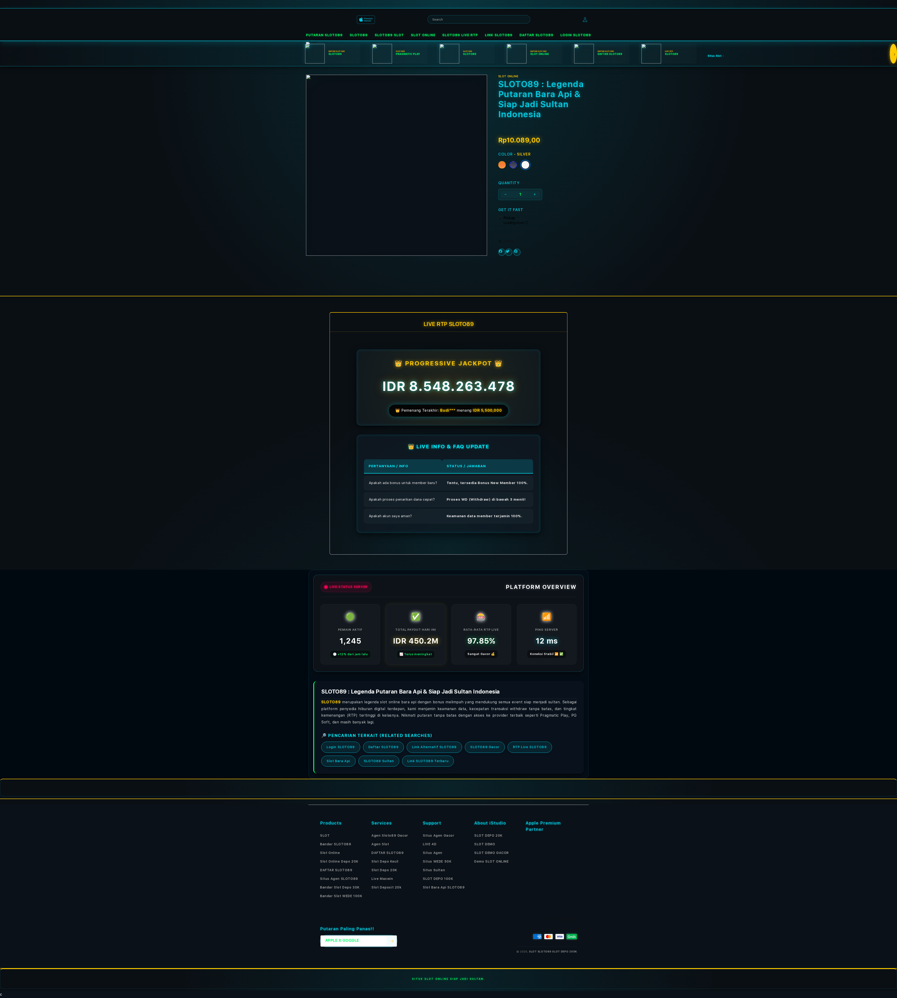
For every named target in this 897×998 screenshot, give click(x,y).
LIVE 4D (429, 844)
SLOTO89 (359, 35)
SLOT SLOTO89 (540, 951)
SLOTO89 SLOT (389, 35)
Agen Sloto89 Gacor (389, 835)
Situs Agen (432, 853)
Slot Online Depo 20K (339, 861)
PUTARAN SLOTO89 (324, 35)
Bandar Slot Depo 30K (340, 887)
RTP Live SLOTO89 (530, 747)
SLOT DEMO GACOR (491, 853)
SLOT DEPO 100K (438, 879)
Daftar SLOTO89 (383, 747)
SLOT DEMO (484, 844)
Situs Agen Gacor (438, 835)
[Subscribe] (392, 941)
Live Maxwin (382, 879)
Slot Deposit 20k (386, 887)
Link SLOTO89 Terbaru (427, 761)
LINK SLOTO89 (499, 35)
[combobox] (478, 19)
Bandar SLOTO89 (335, 844)
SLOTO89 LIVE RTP (460, 35)
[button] (324, 35)
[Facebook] (501, 252)
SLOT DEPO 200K (564, 951)
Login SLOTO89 (341, 747)
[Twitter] (508, 252)
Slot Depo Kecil (385, 861)
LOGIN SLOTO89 (575, 35)
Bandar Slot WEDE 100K (341, 896)
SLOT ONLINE (423, 35)
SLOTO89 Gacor (484, 747)
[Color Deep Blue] (513, 165)
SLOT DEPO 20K (488, 835)
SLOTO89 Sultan (379, 761)
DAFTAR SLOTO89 (536, 35)
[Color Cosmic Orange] (502, 165)
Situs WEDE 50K (437, 861)
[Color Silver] (525, 165)
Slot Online (330, 853)
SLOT (325, 835)
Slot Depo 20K (384, 870)
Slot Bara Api (338, 761)
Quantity (509, 183)
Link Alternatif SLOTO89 (434, 747)
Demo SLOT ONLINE (491, 861)
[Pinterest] (516, 252)
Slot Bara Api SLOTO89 (444, 887)
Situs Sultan (434, 870)
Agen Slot (380, 844)
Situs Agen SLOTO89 (339, 879)
